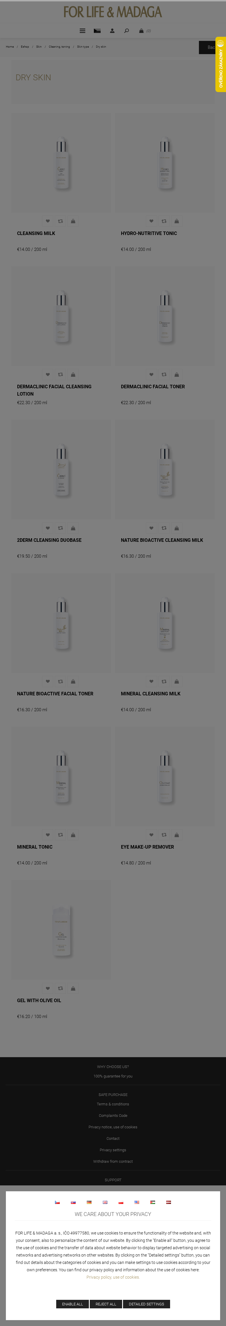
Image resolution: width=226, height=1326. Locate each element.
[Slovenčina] (73, 1202)
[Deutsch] (89, 1202)
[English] (105, 1202)
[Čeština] (57, 1202)
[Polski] (121, 1202)
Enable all (72, 1304)
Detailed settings (146, 1304)
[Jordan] (152, 1202)
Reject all (106, 1304)
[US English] (137, 1202)
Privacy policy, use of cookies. (113, 1277)
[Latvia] (168, 1202)
